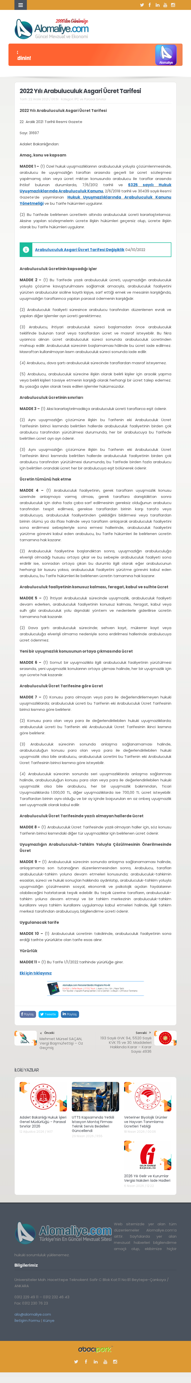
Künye (48, 1320)
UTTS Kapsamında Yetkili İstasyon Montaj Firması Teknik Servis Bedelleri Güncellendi (93, 1124)
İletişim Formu (27, 1320)
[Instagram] (173, 5)
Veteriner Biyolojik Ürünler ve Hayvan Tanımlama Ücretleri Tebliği (145, 1122)
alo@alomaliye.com (32, 1314)
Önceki (49, 1033)
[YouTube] (165, 5)
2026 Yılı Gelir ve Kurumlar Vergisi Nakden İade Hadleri (147, 1178)
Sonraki (141, 1033)
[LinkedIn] (157, 5)
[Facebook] (149, 5)
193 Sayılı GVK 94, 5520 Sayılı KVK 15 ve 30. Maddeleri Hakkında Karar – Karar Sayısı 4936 (125, 1044)
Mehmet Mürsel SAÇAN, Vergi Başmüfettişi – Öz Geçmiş (61, 1043)
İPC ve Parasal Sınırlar (90, 99)
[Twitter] (142, 5)
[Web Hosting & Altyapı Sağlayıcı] (95, 1349)
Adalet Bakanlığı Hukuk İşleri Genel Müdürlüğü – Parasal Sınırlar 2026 (43, 1122)
